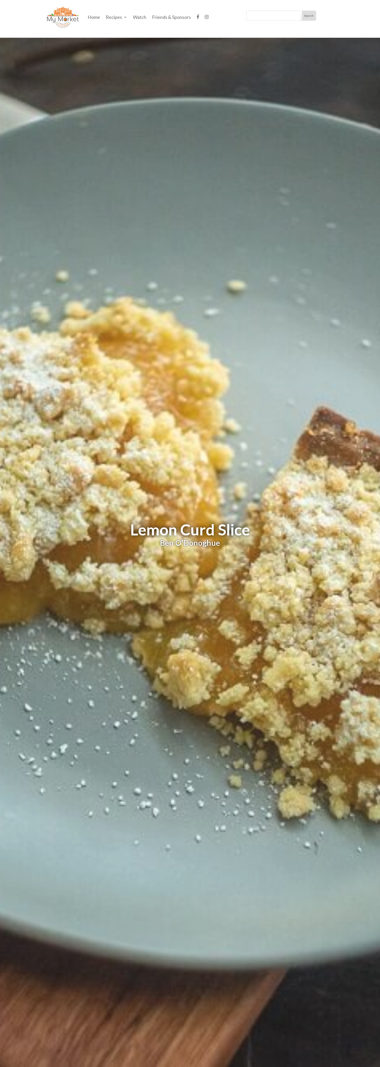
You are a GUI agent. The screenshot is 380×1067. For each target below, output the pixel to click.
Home (94, 17)
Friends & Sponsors (171, 17)
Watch (139, 17)
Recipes (114, 17)
